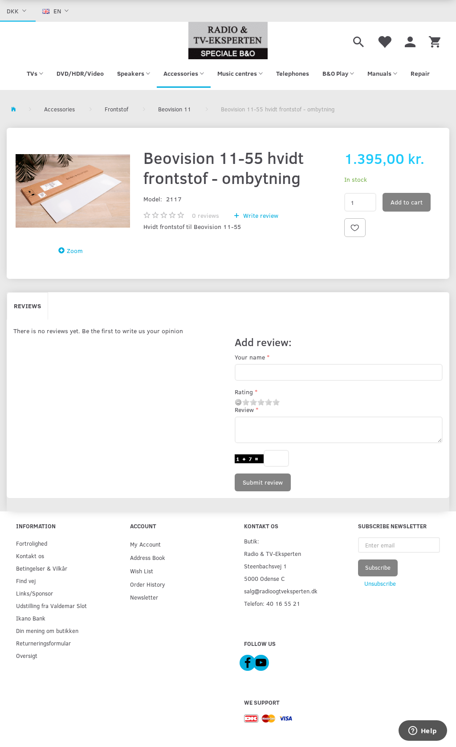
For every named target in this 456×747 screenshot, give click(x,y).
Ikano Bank (30, 618)
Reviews (27, 306)
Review (244, 409)
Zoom (75, 250)
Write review (259, 215)
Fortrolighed (31, 543)
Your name (250, 357)
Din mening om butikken (47, 630)
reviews (205, 215)
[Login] (410, 40)
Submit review (263, 482)
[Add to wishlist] (355, 227)
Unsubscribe (380, 584)
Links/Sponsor (34, 593)
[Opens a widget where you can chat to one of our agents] (422, 731)
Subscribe (378, 567)
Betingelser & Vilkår (41, 568)
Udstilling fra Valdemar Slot (51, 605)
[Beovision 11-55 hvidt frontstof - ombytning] (73, 191)
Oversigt (26, 655)
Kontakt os (30, 555)
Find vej (26, 580)
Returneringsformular (43, 643)
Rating (244, 392)
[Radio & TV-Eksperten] (228, 40)
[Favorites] (384, 40)
